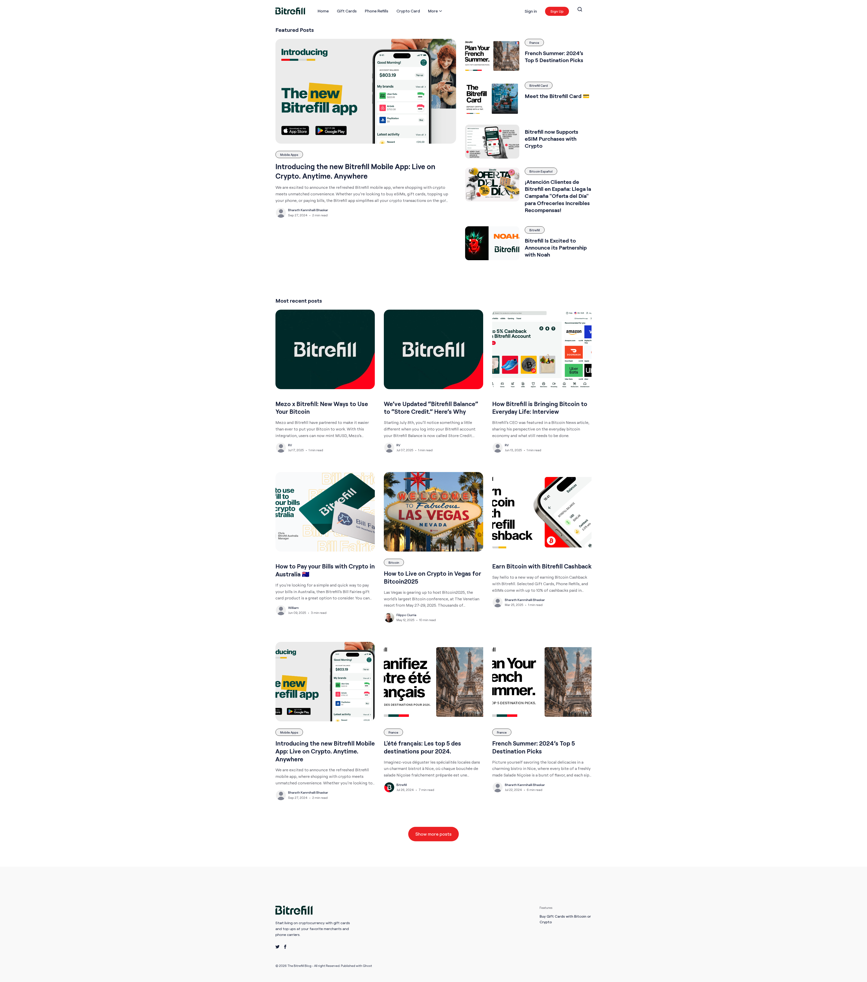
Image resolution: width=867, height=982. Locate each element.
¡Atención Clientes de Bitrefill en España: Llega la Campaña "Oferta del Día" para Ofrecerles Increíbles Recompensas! (558, 195)
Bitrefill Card (538, 85)
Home (323, 10)
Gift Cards (347, 10)
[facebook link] (285, 947)
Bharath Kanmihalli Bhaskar (308, 210)
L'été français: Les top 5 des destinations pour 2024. (422, 747)
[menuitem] (323, 11)
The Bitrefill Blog (299, 966)
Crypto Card (408, 10)
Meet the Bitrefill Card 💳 (557, 96)
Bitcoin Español (540, 171)
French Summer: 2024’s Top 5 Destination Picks (554, 56)
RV (290, 445)
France (534, 42)
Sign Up (557, 11)
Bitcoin (394, 562)
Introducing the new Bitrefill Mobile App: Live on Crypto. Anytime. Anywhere (355, 171)
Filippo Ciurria (406, 615)
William (293, 608)
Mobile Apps (289, 155)
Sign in (531, 11)
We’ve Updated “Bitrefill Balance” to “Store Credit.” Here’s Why (431, 408)
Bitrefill (534, 230)
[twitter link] (277, 947)
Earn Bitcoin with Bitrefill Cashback (542, 566)
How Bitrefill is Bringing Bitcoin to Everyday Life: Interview (539, 408)
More (433, 10)
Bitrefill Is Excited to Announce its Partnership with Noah (556, 247)
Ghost (367, 966)
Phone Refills (376, 10)
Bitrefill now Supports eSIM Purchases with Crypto (551, 138)
